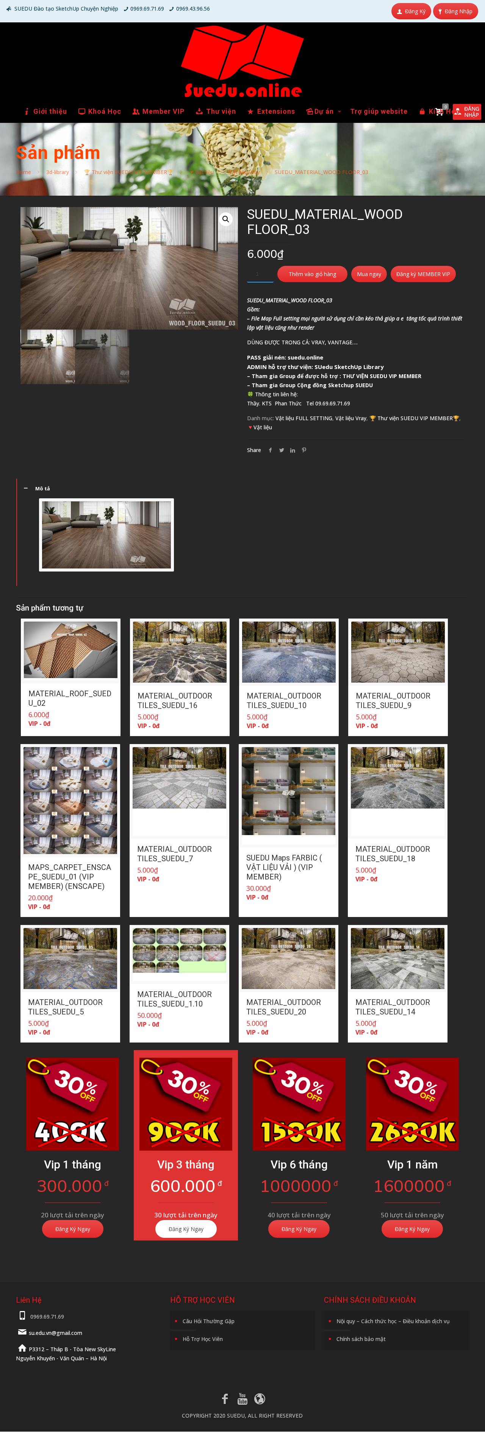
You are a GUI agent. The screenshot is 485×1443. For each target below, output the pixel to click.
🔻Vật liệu (201, 172)
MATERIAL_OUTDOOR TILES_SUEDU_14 (392, 1007)
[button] (226, 219)
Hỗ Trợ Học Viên (203, 1339)
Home (23, 172)
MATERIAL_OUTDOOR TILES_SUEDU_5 (65, 1007)
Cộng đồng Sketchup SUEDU (335, 385)
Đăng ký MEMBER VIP (423, 274)
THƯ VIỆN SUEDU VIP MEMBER (382, 376)
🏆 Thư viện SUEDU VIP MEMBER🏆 (129, 172)
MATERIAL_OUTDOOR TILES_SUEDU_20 (283, 1007)
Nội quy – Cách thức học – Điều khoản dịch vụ (393, 1321)
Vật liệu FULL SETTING (303, 418)
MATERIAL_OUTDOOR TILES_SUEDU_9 (393, 700)
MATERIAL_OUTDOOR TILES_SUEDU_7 (174, 854)
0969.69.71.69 (147, 8)
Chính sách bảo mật (361, 1339)
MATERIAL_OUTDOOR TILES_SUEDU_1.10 (174, 999)
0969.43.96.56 (193, 8)
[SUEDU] (242, 61)
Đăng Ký (415, 11)
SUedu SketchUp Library (349, 367)
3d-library (57, 172)
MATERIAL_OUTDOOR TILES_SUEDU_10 (284, 700)
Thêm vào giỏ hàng (312, 274)
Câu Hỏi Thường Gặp (209, 1321)
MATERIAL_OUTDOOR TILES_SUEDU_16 (175, 700)
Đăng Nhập (458, 11)
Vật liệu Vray (244, 172)
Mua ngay (369, 274)
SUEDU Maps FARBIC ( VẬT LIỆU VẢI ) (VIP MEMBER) (284, 867)
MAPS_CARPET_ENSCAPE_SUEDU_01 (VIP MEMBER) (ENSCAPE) (69, 877)
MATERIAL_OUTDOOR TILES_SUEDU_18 (392, 854)
